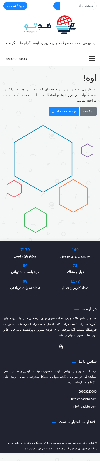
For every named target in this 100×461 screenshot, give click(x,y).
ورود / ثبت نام (15, 5)
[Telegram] (51, 346)
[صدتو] (50, 24)
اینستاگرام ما (29, 43)
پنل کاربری (49, 43)
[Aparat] (61, 346)
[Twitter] (71, 346)
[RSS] (29, 346)
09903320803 (16, 59)
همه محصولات (69, 43)
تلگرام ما (11, 43)
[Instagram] (44, 346)
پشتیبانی (89, 43)
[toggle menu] (92, 58)
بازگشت (88, 111)
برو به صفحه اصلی (64, 111)
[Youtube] (36, 346)
